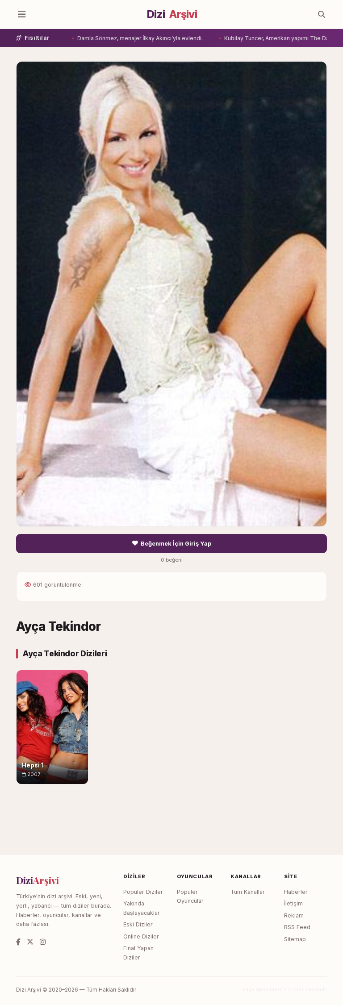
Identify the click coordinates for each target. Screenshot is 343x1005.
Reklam (294, 915)
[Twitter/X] (30, 941)
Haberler (296, 891)
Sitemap (295, 939)
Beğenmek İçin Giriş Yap (176, 543)
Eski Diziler (138, 924)
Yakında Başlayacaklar (141, 908)
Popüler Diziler (143, 891)
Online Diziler (141, 936)
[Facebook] (18, 941)
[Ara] (321, 14)
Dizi (172, 14)
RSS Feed (297, 927)
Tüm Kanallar (247, 891)
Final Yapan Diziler (138, 953)
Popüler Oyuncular (190, 896)
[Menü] (22, 14)
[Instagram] (43, 941)
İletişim (293, 903)
